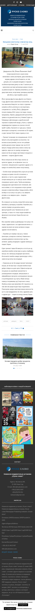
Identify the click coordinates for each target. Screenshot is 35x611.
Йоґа (21, 321)
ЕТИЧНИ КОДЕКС (30, 5)
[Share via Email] (23, 328)
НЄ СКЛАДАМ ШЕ (10, 608)
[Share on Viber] (21, 328)
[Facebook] (13, 2)
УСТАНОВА (21, 5)
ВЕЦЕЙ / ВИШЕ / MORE (10, 552)
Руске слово (15, 39)
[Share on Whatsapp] (19, 328)
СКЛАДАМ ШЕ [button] (23, 604)
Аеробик (5, 321)
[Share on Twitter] (17, 328)
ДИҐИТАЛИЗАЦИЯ (12, 5)
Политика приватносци (24, 608)
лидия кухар (14, 44)
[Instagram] (17, 2)
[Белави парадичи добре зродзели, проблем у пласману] (17, 349)
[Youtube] (21, 2)
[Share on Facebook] (15, 328)
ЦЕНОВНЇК (2, 5)
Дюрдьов (13, 321)
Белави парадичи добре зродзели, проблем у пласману (17, 362)
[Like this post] (13, 328)
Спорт (21, 39)
